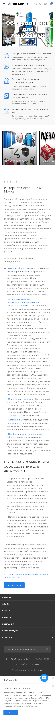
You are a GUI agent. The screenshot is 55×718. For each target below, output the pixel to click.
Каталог (7, 597)
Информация (10, 631)
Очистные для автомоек (21, 399)
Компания (8, 624)
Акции (5, 604)
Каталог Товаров (15, 161)
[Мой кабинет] (45, 4)
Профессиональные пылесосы (24, 434)
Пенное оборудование (20, 268)
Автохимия (14, 419)
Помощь (7, 637)
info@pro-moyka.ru (29, 664)
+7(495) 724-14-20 (18, 659)
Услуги (6, 611)
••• (4, 574)
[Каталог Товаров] (19, 147)
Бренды (6, 617)
